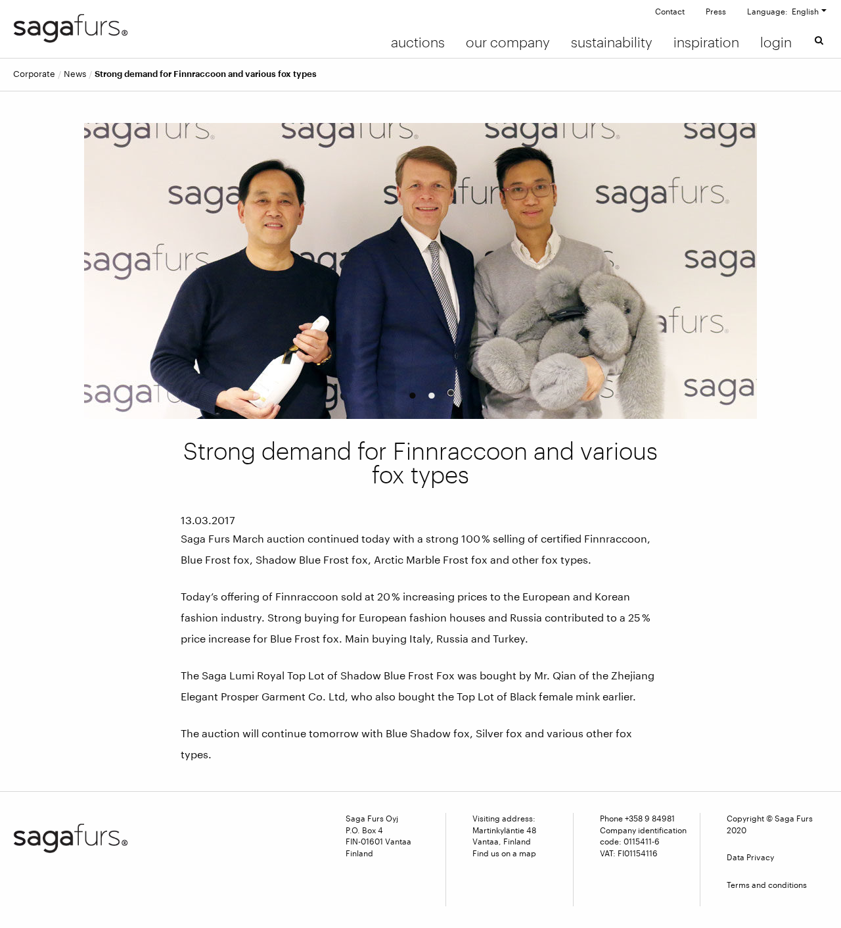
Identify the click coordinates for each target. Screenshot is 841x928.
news (75, 74)
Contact (670, 11)
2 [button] (430, 391)
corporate (34, 74)
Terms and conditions (767, 884)
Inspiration (706, 42)
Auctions (418, 42)
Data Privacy (750, 857)
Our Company (508, 42)
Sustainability (611, 42)
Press (716, 11)
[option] (420, 271)
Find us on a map (504, 853)
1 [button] (410, 391)
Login (776, 42)
